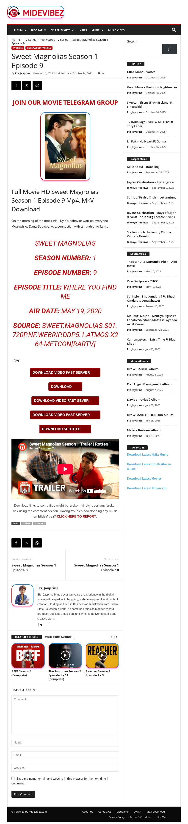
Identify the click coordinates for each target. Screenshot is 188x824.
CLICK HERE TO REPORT (76, 516)
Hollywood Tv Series (54, 40)
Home (15, 40)
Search (131, 41)
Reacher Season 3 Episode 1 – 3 (98, 673)
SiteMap (162, 817)
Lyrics (82, 30)
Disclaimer (122, 811)
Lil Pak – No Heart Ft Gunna (146, 141)
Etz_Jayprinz (22, 73)
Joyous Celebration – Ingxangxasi (150, 182)
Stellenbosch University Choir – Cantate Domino (149, 234)
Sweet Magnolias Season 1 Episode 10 (96, 567)
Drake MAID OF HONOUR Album (150, 415)
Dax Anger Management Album (149, 384)
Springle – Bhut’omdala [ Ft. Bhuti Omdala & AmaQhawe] (151, 298)
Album (18, 30)
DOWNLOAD (61, 387)
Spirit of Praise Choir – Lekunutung (151, 197)
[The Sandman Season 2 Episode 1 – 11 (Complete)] (65, 655)
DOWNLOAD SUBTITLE (61, 429)
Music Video (116, 30)
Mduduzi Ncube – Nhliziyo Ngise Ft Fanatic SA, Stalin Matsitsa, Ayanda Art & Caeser (152, 320)
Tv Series (30, 40)
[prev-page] (111, 637)
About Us (87, 811)
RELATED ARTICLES (26, 637)
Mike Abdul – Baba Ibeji (143, 167)
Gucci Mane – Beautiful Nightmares (152, 87)
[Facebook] (16, 85)
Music (95, 30)
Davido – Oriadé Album (143, 399)
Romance (39, 523)
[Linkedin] (40, 625)
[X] (26, 85)
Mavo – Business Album (143, 430)
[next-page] (116, 637)
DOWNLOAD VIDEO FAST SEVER (61, 401)
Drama (26, 523)
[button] (174, 30)
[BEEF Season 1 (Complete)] (28, 655)
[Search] (169, 49)
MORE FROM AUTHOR (58, 637)
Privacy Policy (116, 817)
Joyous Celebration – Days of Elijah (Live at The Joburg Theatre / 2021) (151, 215)
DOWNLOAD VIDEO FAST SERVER (61, 372)
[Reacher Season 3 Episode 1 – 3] (102, 655)
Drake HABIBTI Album (142, 369)
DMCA (137, 811)
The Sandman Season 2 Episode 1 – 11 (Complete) (65, 675)
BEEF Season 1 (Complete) (21, 673)
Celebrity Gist (60, 30)
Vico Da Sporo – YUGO (142, 281)
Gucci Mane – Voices (141, 72)
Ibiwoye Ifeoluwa (138, 187)
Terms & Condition (141, 817)
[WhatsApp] (37, 85)
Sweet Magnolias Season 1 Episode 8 (33, 567)
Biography (38, 30)
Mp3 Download (156, 811)
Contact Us (104, 811)
